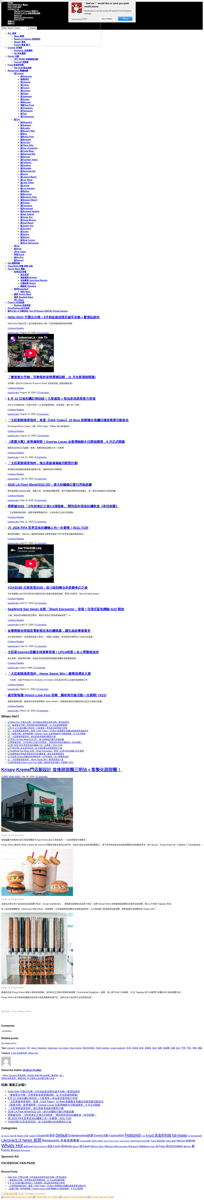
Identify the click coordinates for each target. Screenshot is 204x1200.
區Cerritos (25, 142)
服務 (160, 1048)
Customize (21, 1048)
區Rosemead (26, 208)
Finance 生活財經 (16, 302)
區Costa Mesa (27, 151)
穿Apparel (133, 1146)
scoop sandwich (117, 1048)
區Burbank (25, 139)
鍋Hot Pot (18, 257)
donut (33, 1048)
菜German (25, 91)
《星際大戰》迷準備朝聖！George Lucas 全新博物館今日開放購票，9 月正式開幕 (66, 441)
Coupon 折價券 (15, 47)
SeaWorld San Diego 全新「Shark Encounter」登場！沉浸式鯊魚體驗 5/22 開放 (66, 609)
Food (143, 1136)
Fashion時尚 (116, 1135)
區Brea (23, 134)
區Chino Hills (26, 145)
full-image (179, 1135)
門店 (189, 1048)
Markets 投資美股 (22, 305)
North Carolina (102, 1048)
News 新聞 (31, 1140)
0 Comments (43, 333)
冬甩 (129, 1048)
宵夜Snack (19, 254)
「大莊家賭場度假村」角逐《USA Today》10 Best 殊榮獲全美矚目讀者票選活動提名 (68, 420)
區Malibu (24, 191)
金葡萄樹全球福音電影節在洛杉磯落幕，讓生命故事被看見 (49, 630)
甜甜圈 (166, 1048)
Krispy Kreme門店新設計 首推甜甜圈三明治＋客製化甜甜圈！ (61, 769)
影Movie (66, 1146)
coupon (32, 1136)
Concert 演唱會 (21, 62)
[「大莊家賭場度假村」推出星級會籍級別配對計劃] (32, 736)
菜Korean (24, 99)
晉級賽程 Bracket (28, 277)
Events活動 (101, 1135)
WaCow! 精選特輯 (185, 1140)
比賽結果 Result (28, 283)
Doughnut (42, 1048)
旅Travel (84, 1146)
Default (62, 1135)
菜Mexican (25, 102)
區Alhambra (26, 122)
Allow (125, 18)
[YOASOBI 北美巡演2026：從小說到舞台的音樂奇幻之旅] (35, 748)
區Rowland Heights (29, 211)
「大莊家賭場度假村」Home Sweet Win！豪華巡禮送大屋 (49, 673)
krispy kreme (75, 1048)
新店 (154, 1048)
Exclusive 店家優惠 (23, 50)
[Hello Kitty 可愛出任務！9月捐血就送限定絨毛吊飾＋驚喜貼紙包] (38, 722)
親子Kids (160, 1146)
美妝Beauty (144, 1146)
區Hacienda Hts (27, 171)
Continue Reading (16, 328)
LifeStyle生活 (11, 1140)
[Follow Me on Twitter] (45, 1197)
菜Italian (24, 93)
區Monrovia (26, 194)
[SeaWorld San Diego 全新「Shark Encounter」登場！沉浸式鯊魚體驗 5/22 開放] (46, 751)
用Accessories (121, 1146)
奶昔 (141, 1048)
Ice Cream (63, 1048)
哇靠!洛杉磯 (10, 1193)
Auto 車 (13, 1136)
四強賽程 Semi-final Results (33, 280)
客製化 (148, 1048)
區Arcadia (25, 128)
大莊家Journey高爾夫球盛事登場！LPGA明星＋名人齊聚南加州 (53, 652)
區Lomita (24, 185)
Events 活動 (13, 56)
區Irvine (24, 174)
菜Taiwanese (26, 111)
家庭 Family (54, 1146)
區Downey (25, 157)
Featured (133, 1135)
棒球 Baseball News (23, 297)
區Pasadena (26, 205)
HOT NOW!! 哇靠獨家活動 (26, 59)
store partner (125, 1141)
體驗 (200, 1048)
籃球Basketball (21, 289)
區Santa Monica (28, 220)
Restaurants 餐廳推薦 (18, 70)
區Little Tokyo (27, 182)
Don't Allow (107, 18)
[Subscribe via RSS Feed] (16, 1197)
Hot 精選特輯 (14, 263)
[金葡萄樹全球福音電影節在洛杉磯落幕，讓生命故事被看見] (36, 754)
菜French (24, 88)
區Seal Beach (26, 223)
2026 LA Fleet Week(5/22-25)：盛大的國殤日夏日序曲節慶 (50, 484)
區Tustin (24, 231)
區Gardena (25, 165)
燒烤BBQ (24, 79)
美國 (173, 1048)
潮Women (108, 1146)
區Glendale (25, 168)
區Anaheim (25, 125)
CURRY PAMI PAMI (10, 776)
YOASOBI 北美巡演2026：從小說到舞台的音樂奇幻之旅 (48, 587)
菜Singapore (26, 108)
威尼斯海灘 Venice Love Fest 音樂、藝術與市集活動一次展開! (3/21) (57, 695)
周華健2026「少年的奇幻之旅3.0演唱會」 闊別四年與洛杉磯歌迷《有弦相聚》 (63, 506)
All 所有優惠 (20, 53)
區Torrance (25, 228)
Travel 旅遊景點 (157, 1141)
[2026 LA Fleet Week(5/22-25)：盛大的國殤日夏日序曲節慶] (36, 739)
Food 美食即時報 (16, 65)
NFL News (19, 300)
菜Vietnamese (27, 116)
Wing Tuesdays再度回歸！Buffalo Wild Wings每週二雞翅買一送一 (33, 1075)
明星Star (94, 1146)
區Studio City (26, 226)
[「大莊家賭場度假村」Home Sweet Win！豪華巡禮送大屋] (35, 759)
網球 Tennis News (22, 294)
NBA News (25, 292)
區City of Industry (29, 148)
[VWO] (84, 19)
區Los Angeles (27, 188)
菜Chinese (25, 82)
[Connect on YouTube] (100, 1197)
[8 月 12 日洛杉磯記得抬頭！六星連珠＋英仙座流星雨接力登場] (37, 728)
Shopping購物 (85, 1141)
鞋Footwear (25, 1150)
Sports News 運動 (16, 269)
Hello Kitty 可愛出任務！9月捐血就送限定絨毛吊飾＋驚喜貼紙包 (54, 317)
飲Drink (17, 249)
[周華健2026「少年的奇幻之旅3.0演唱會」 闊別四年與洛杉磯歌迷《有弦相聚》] (45, 742)
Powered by (76, 19)
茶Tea (16, 246)
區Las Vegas (26, 180)
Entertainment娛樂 (80, 1135)
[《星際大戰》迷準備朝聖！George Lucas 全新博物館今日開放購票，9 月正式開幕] (47, 733)
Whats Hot (33, 1053)
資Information (174, 1146)
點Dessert (18, 260)
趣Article (187, 1146)
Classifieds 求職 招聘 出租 (20, 266)
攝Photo (76, 1146)
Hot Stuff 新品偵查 (23, 68)
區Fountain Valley (29, 159)
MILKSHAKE (89, 1048)
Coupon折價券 (45, 1135)
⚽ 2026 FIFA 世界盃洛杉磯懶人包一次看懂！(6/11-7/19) (48, 527)
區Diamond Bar (27, 154)
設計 (178, 1048)
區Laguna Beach (28, 177)
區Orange (25, 203)
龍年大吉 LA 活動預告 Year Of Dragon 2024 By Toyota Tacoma (38, 311)
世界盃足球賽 (20, 272)
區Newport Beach (28, 200)
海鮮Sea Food (27, 105)
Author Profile (32, 1070)
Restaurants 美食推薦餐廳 (60, 1140)
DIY (28, 1048)
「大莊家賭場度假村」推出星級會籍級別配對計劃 (43, 463)
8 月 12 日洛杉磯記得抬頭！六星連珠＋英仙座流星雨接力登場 (51, 398)
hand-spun (52, 1048)
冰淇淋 (135, 1048)
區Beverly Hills (27, 131)
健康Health (28, 1146)
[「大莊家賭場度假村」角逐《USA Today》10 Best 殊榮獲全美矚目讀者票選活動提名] (48, 731)
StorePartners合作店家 (18, 308)
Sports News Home (111, 1141)
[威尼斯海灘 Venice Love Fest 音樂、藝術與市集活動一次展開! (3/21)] (40, 762)
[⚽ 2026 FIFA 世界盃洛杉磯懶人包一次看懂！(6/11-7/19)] (35, 745)
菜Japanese (26, 96)
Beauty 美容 (22, 1136)
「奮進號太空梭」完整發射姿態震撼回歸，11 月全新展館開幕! (52, 377)
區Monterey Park (28, 197)
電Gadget (15, 1150)
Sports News (97, 1141)
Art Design (5, 1136)
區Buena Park (27, 137)
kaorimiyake (13, 333)
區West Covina (27, 240)
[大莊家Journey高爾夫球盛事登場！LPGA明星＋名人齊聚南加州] (38, 756)
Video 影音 (171, 1141)
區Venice (24, 234)
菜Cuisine (19, 73)
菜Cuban (24, 85)
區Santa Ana (26, 217)
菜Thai (23, 114)
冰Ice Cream (20, 251)
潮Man (101, 1146)
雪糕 (194, 1048)
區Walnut (24, 237)
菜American (26, 76)
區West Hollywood (29, 243)
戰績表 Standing (28, 286)
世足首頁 (24, 274)
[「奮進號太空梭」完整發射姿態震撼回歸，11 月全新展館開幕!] (38, 725)
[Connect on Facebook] (73, 1197)
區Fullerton (25, 162)
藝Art (153, 1146)
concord (11, 1048)
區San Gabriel (27, 214)
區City (17, 119)
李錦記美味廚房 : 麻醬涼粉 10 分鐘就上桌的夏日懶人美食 (27, 1078)
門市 (184, 1048)
